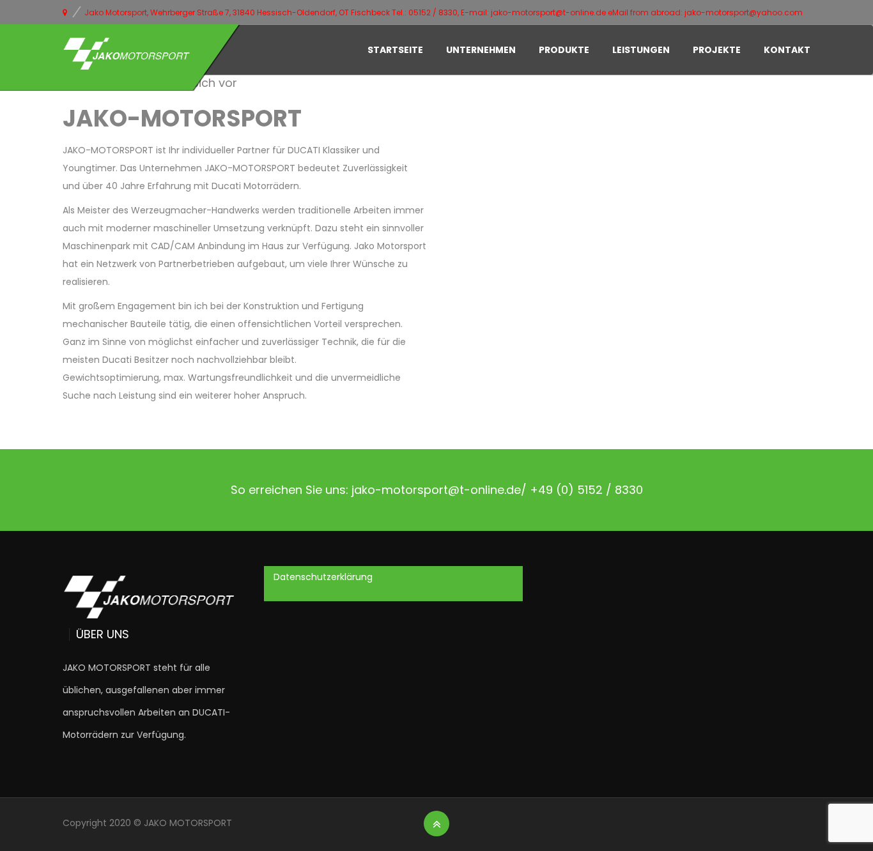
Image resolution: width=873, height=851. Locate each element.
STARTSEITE (395, 49)
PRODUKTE (564, 49)
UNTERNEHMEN (481, 49)
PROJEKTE (717, 49)
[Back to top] (436, 824)
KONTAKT (787, 49)
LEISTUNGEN (641, 49)
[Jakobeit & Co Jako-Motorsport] (126, 54)
